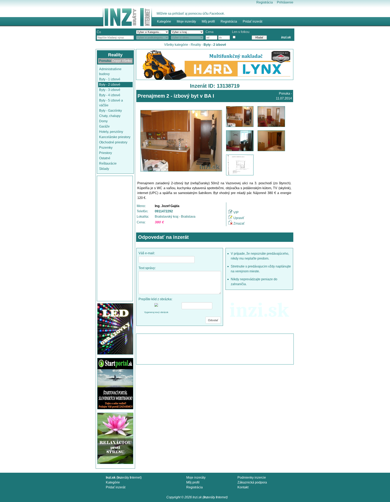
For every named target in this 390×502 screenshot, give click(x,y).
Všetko (127, 60)
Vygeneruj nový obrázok (156, 312)
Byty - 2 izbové (109, 84)
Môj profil (208, 21)
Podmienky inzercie (251, 477)
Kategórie (113, 482)
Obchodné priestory (113, 142)
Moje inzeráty (186, 21)
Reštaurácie (108, 163)
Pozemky (106, 147)
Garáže (104, 126)
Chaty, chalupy (109, 116)
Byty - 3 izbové (109, 90)
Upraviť (238, 218)
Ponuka (105, 60)
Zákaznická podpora (252, 482)
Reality (196, 44)
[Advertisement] (115, 239)
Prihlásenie (285, 2)
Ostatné (104, 158)
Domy (103, 121)
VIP (236, 212)
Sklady (104, 168)
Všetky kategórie (176, 44)
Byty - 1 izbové (109, 79)
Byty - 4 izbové (109, 95)
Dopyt (116, 60)
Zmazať (239, 223)
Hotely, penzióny (111, 131)
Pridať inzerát (115, 487)
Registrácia (264, 2)
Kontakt (242, 487)
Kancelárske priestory (114, 137)
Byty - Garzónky (110, 110)
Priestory (105, 153)
